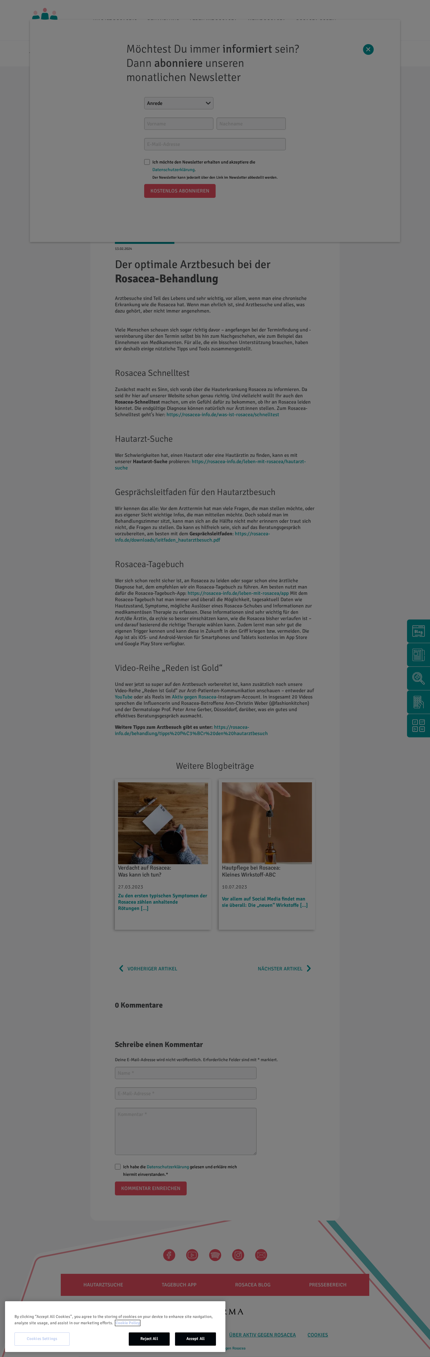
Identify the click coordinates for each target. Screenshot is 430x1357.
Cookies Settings (42, 1338)
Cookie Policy (128, 1322)
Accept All (195, 1338)
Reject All (149, 1338)
